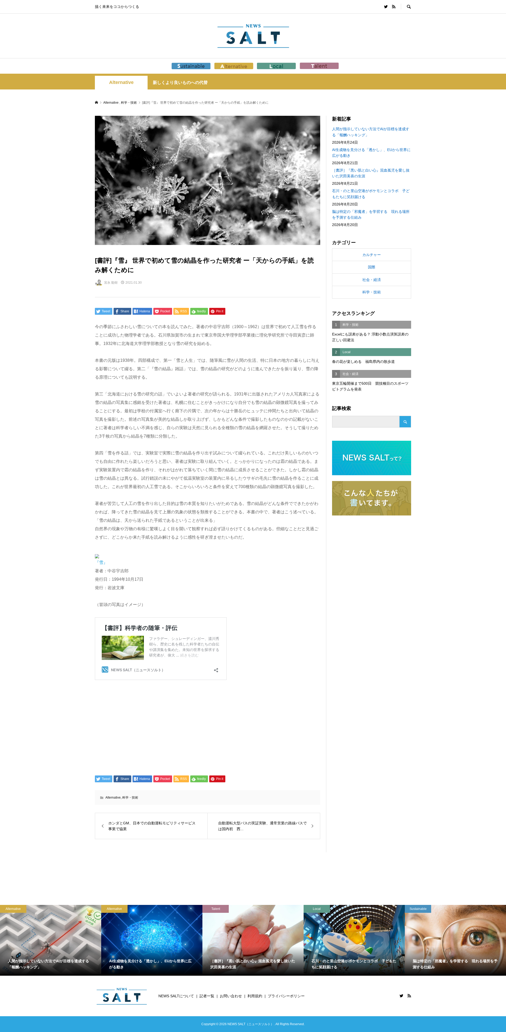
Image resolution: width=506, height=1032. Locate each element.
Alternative (121, 82)
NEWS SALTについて (176, 996)
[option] (111, 940)
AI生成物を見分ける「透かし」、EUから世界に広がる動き (371, 153)
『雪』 (101, 562)
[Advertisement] (207, 728)
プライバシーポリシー (286, 996)
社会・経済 (371, 280)
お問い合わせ (231, 996)
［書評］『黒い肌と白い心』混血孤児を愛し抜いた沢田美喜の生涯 (371, 173)
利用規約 (254, 996)
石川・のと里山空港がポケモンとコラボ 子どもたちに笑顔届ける (371, 194)
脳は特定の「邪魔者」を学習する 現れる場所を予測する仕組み (371, 214)
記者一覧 (207, 996)
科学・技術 (130, 797)
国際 (371, 267)
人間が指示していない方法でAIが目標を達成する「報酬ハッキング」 (370, 132)
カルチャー (371, 255)
